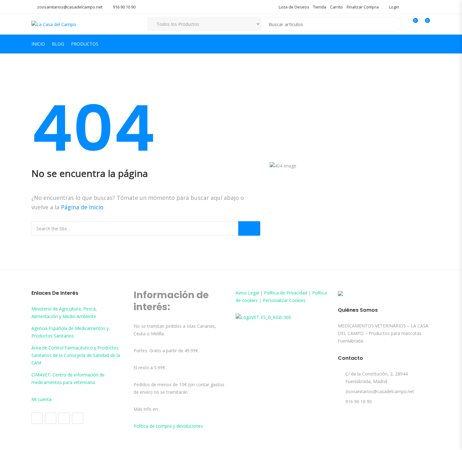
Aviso (242, 293)
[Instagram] (50, 418)
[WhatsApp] (77, 418)
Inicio (38, 44)
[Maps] (64, 418)
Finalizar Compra (363, 7)
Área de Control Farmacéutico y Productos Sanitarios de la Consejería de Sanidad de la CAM (75, 355)
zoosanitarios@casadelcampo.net (69, 7)
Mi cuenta (41, 399)
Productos (84, 44)
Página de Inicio (82, 207)
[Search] (249, 228)
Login (393, 7)
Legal (253, 293)
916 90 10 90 (124, 7)
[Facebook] (37, 418)
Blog (58, 44)
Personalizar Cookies (284, 300)
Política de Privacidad (285, 293)
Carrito (336, 7)
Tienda (319, 7)
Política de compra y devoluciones (168, 426)
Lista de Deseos (294, 7)
